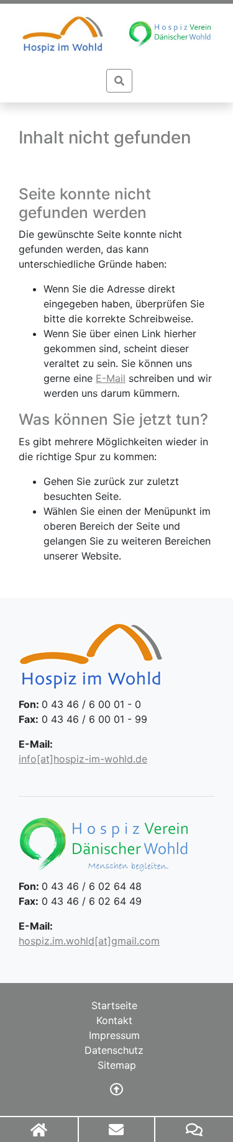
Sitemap (117, 1065)
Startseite (114, 1005)
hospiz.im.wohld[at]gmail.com (89, 941)
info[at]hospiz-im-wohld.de (83, 759)
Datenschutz (114, 1050)
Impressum (114, 1035)
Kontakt (114, 1020)
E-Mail (111, 378)
